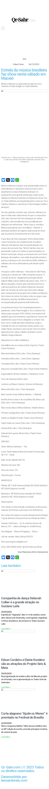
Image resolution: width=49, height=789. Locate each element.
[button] (3, 28)
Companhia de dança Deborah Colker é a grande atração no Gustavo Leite (21, 602)
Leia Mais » (6, 628)
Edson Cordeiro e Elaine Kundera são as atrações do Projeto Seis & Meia (23, 664)
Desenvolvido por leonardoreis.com (14, 779)
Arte (24, 59)
